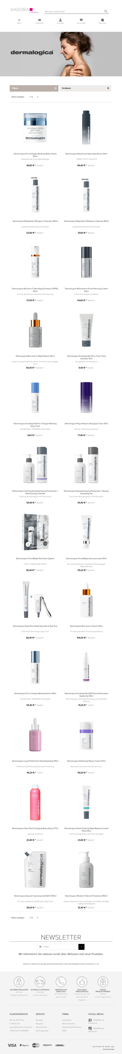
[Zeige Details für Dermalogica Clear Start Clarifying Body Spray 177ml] (35, 802)
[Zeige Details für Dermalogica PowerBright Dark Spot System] (35, 532)
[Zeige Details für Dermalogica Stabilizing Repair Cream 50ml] (86, 734)
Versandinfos (41, 1027)
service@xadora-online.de (21, 1027)
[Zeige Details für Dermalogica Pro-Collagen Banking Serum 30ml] (35, 667)
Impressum (67, 1020)
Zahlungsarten (42, 1030)
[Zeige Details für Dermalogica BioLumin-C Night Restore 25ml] (35, 329)
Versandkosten (109, 1049)
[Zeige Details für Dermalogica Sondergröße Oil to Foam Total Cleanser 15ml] (86, 329)
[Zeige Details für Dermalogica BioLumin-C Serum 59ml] (86, 599)
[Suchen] (106, 11)
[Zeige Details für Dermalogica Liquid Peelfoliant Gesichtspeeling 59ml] (35, 734)
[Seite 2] (38, 97)
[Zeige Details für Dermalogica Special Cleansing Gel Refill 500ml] (35, 869)
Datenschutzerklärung (71, 1027)
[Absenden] (81, 947)
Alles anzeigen (17, 97)
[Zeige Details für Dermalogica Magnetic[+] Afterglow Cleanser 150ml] (86, 194)
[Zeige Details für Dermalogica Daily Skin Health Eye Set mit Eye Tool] (35, 599)
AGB (64, 1030)
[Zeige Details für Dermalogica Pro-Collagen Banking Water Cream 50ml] (35, 127)
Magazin (39, 1023)
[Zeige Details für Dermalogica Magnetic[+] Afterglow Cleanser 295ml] (35, 194)
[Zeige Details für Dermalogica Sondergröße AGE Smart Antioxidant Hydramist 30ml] (86, 667)
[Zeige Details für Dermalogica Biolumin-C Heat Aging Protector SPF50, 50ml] (35, 262)
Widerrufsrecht (68, 1023)
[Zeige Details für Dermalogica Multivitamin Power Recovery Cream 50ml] (86, 262)
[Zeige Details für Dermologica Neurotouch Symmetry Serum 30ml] (86, 127)
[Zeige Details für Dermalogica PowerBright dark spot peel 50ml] (86, 532)
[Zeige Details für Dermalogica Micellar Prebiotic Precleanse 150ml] (86, 869)
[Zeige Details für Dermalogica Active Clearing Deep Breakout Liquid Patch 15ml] (86, 802)
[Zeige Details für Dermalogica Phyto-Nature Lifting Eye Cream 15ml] (86, 397)
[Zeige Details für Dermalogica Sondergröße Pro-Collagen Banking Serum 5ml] (35, 397)
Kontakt (39, 1020)
